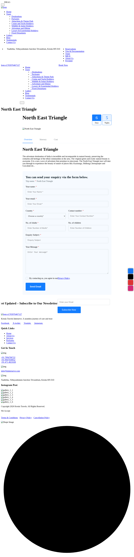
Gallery (9, 35)
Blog (8, 38)
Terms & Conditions (9, 418)
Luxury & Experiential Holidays (25, 30)
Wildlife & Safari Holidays (23, 26)
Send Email (35, 287)
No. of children (74, 223)
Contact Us (11, 42)
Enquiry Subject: (33, 235)
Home (8, 12)
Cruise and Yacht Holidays (23, 23)
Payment (68, 61)
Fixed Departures (19, 33)
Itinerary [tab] (43, 139)
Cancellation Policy (42, 418)
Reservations (70, 49)
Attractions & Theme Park (22, 21)
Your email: (31, 199)
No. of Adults (32, 223)
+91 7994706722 (8, 357)
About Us (69, 58)
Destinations (17, 16)
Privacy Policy (64, 278)
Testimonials (11, 40)
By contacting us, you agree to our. (49, 278)
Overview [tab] (28, 139)
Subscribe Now (69, 310)
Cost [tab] (56, 139)
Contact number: (76, 211)
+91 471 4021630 (8, 362)
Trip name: (31, 181)
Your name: (31, 187)
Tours (8, 14)
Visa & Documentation (74, 51)
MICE (68, 56)
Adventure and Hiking (21, 28)
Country (30, 211)
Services (9, 338)
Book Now (63, 65)
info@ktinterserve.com (10, 371)
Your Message (32, 247)
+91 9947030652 (8, 360)
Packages (15, 19)
